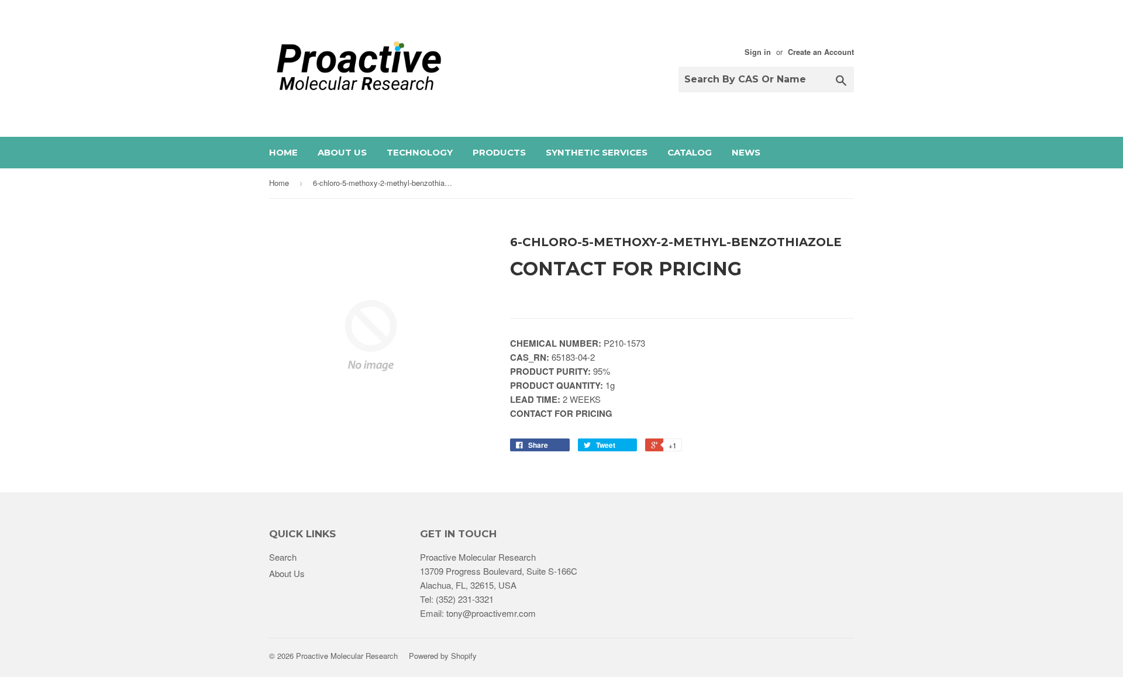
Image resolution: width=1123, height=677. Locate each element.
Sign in (758, 52)
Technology (420, 152)
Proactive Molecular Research (347, 655)
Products (499, 152)
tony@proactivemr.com (491, 613)
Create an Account (821, 52)
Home (283, 152)
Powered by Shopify (443, 655)
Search (283, 557)
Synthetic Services (596, 152)
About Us (342, 152)
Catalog (689, 152)
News (746, 152)
